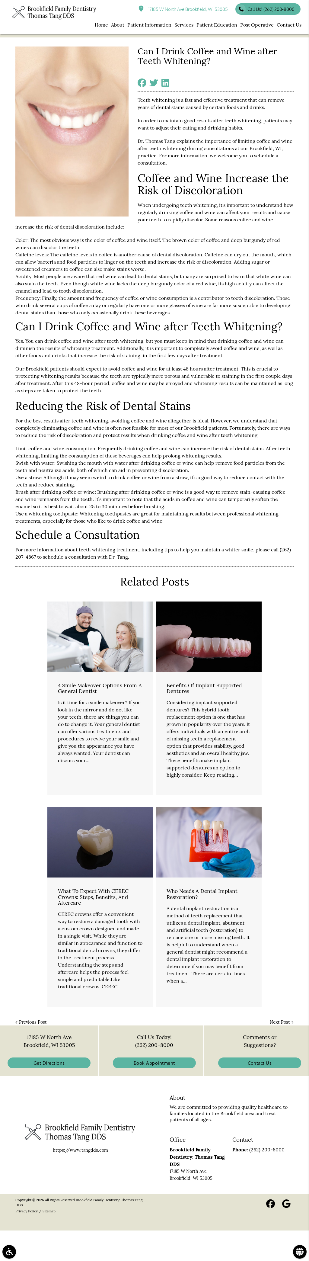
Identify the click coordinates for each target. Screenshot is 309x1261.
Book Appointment (154, 1063)
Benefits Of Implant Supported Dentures (204, 688)
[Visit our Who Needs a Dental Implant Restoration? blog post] (209, 842)
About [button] (117, 25)
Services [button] (183, 25)
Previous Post (33, 1022)
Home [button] (101, 25)
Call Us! (271, 9)
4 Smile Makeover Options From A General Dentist (100, 688)
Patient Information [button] (149, 25)
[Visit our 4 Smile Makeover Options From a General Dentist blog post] (100, 637)
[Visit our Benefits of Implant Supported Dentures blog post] (209, 637)
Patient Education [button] (216, 25)
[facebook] (270, 1204)
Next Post (280, 1022)
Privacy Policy (26, 1211)
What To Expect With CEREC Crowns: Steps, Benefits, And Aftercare (93, 896)
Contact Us (260, 1063)
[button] (9, 1252)
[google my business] (286, 1204)
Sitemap (49, 1211)
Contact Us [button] (289, 25)
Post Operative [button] (257, 25)
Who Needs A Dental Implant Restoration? (202, 893)
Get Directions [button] (49, 1063)
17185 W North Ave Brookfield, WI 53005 (187, 9)
